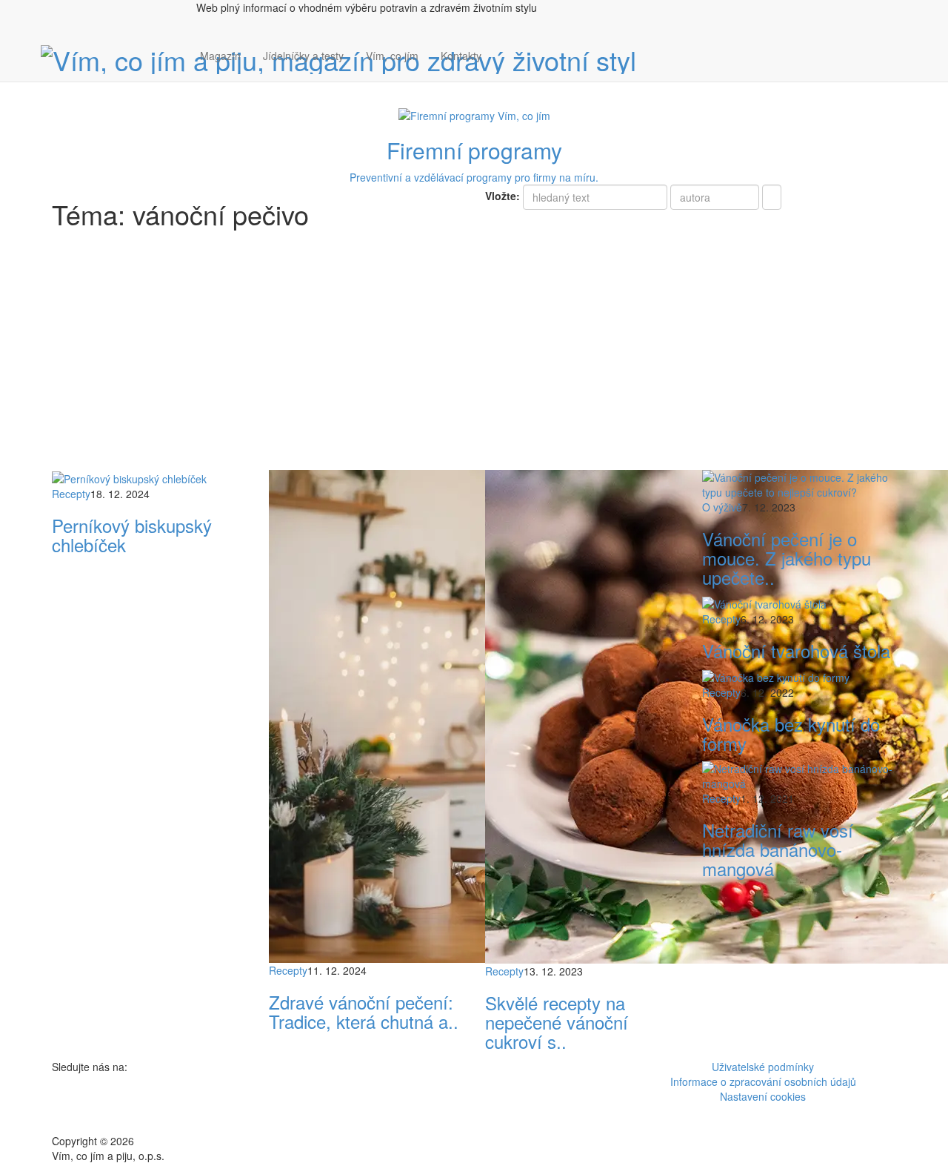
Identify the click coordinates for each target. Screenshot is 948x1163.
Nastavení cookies (763, 1096)
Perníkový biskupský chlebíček (132, 534)
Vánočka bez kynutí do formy (791, 733)
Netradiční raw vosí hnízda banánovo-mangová (777, 849)
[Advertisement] (474, 359)
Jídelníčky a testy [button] (303, 55)
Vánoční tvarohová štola (796, 650)
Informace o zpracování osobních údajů (763, 1081)
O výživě (722, 507)
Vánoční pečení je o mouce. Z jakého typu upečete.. (786, 558)
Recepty (71, 493)
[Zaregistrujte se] (504, 48)
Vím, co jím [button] (392, 55)
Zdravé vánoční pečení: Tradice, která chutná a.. (363, 1011)
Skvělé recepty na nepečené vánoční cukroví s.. (556, 1022)
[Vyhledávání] (504, 70)
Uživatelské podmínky (763, 1066)
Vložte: (502, 195)
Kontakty (461, 55)
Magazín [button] (220, 55)
